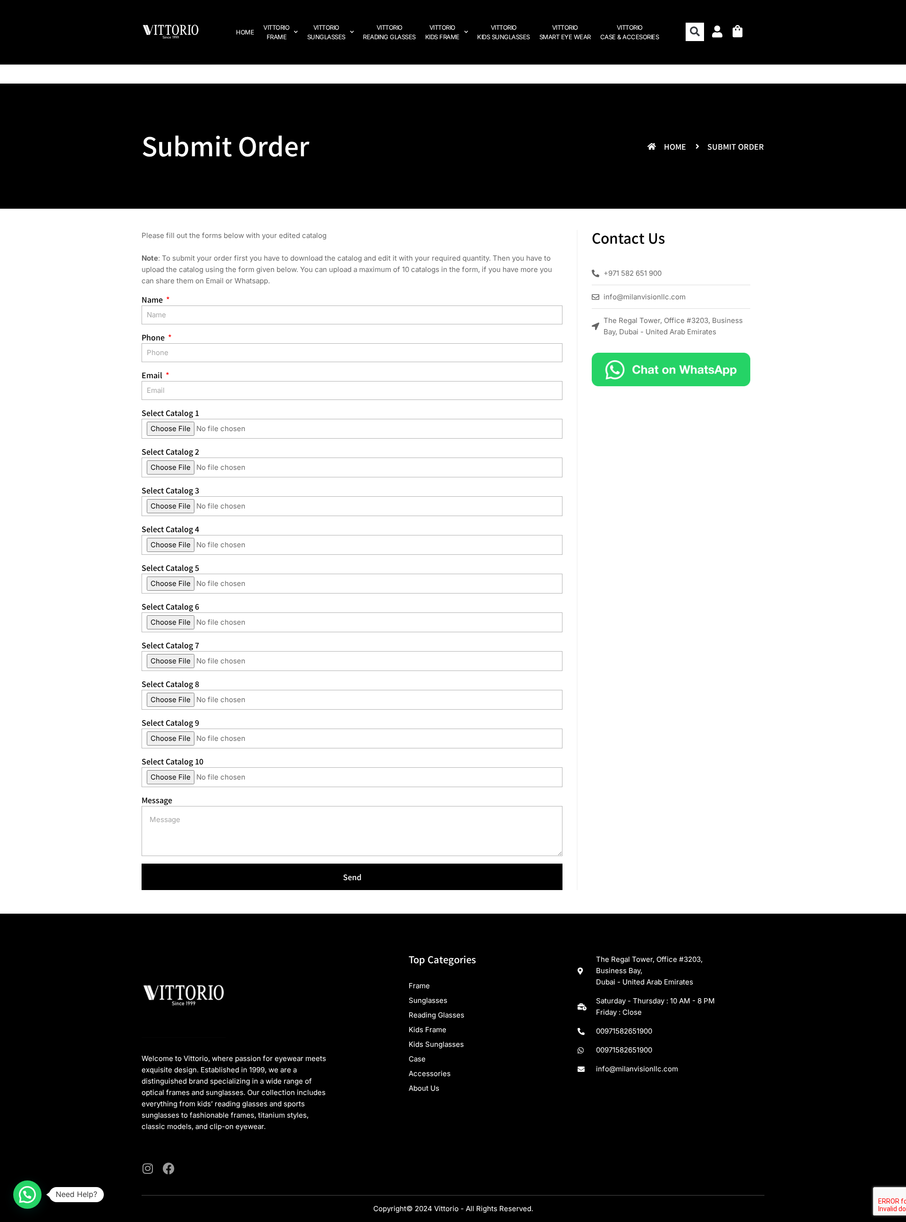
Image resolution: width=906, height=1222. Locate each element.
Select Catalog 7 (170, 645)
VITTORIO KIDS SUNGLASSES (503, 32)
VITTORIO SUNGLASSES (326, 32)
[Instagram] (147, 1168)
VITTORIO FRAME (276, 32)
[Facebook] (169, 1168)
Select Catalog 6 (170, 606)
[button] (695, 32)
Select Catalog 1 (170, 412)
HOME (245, 32)
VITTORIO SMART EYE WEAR (565, 32)
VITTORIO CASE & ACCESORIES (629, 32)
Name (153, 299)
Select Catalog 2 (170, 451)
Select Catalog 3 (170, 490)
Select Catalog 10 (172, 761)
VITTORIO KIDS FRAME (442, 32)
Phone (154, 337)
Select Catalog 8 (170, 683)
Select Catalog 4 (170, 529)
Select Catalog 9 (170, 722)
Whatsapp (251, 280)
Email (215, 280)
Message (157, 800)
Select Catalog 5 (170, 567)
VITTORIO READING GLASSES (389, 32)
